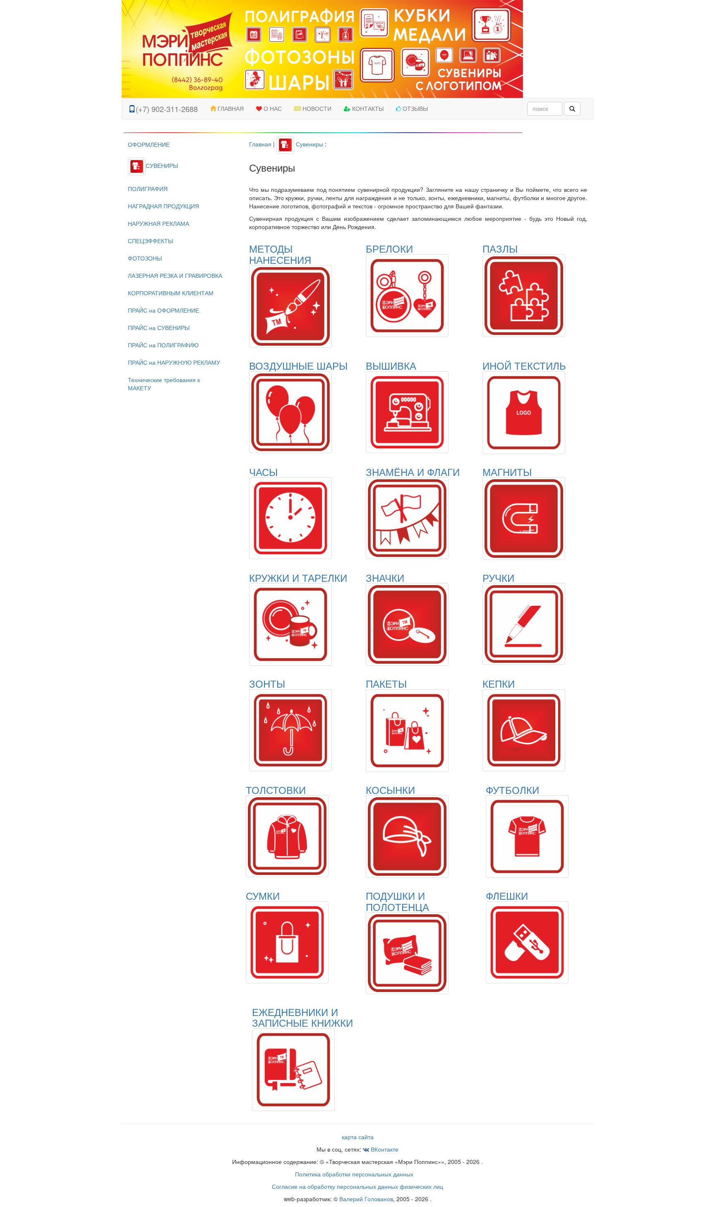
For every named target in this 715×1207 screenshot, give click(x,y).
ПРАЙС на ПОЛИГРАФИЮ (163, 345)
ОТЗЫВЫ (414, 108)
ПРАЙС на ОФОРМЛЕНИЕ (163, 310)
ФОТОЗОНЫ (145, 258)
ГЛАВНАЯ (230, 108)
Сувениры (308, 144)
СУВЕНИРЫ (162, 165)
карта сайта (358, 1137)
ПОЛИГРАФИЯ (148, 188)
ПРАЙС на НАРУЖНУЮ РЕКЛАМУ (174, 362)
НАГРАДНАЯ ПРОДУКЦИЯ (163, 206)
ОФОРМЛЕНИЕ (149, 144)
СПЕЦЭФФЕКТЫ (150, 241)
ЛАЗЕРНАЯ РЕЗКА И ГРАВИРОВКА (175, 275)
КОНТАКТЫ (367, 108)
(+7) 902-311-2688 (167, 108)
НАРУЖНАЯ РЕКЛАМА (158, 223)
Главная (260, 144)
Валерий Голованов (366, 1199)
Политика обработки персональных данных (354, 1174)
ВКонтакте (383, 1149)
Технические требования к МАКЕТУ (164, 383)
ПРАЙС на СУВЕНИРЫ (159, 327)
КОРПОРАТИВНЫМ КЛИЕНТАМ (171, 293)
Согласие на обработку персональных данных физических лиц (357, 1186)
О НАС (272, 108)
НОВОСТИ (316, 108)
